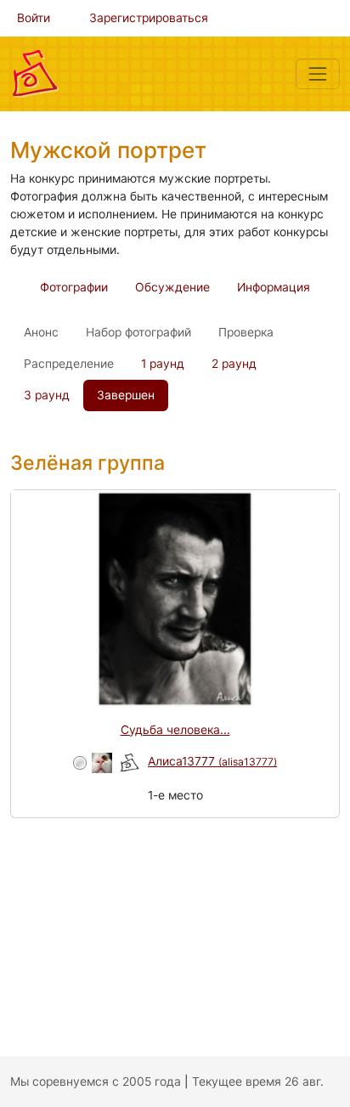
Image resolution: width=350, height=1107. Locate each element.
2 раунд (234, 363)
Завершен (126, 395)
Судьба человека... (175, 730)
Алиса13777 (212, 761)
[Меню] (318, 74)
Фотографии (74, 287)
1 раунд (162, 363)
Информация (273, 287)
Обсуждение (172, 287)
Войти (33, 18)
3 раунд (47, 395)
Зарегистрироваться (148, 18)
